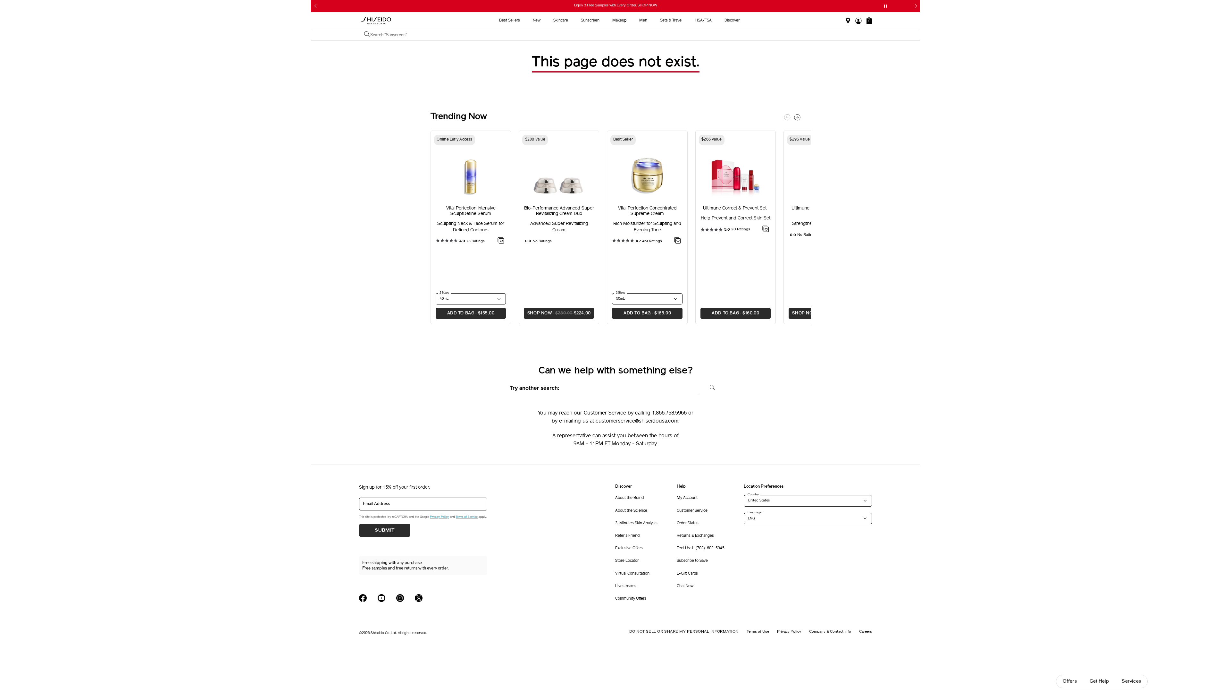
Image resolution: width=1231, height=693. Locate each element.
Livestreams (625, 586)
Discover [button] (732, 20)
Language (754, 512)
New (536, 20)
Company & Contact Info (830, 631)
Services (1131, 681)
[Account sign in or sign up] (858, 21)
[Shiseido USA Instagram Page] (400, 598)
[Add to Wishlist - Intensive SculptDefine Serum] (501, 241)
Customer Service (692, 511)
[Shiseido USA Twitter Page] (419, 598)
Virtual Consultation (632, 574)
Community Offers (630, 599)
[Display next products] (797, 117)
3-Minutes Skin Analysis (636, 523)
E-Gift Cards (687, 574)
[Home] (376, 20)
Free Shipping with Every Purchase (620, 5)
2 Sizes (444, 292)
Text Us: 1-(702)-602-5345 (700, 548)
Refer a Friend (627, 536)
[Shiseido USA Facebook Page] (363, 598)
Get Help (1099, 681)
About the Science (631, 511)
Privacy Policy (439, 517)
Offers (1070, 681)
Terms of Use (758, 631)
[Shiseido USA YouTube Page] (381, 598)
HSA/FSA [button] (703, 20)
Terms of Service (467, 517)
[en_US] (710, 387)
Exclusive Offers (629, 548)
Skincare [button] (560, 20)
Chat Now (685, 586)
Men (643, 20)
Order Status (688, 523)
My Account (687, 498)
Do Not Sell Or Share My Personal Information (684, 631)
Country (753, 494)
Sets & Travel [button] (671, 20)
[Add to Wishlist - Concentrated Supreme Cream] (677, 241)
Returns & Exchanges (695, 536)
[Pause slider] (885, 6)
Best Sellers (509, 20)
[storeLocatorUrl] (848, 21)
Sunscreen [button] (590, 20)
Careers (865, 631)
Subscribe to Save (692, 561)
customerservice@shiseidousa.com (637, 421)
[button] (869, 20)
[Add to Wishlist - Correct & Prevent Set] (766, 230)
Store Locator (627, 561)
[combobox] (618, 34)
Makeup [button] (619, 20)
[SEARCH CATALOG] (367, 34)
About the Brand (629, 498)
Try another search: (534, 388)
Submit (385, 530)
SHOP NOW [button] (557, 313)
